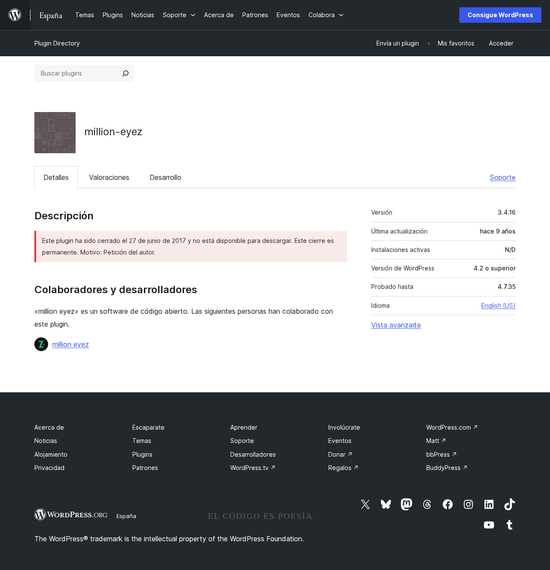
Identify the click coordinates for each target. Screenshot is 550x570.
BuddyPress (447, 467)
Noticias (45, 440)
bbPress (441, 454)
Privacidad (49, 467)
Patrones (145, 467)
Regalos (343, 467)
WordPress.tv (253, 467)
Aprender (243, 427)
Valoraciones (109, 177)
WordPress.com (452, 427)
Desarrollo (165, 177)
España (126, 515)
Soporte (503, 177)
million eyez (70, 344)
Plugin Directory (57, 43)
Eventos (339, 440)
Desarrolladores (253, 454)
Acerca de (49, 427)
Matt (436, 440)
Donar (340, 454)
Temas (141, 440)
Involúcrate (344, 427)
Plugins (142, 454)
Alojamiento (50, 454)
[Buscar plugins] (125, 73)
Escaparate (148, 427)
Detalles (56, 177)
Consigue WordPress (500, 14)
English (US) (498, 305)
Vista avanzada (396, 325)
